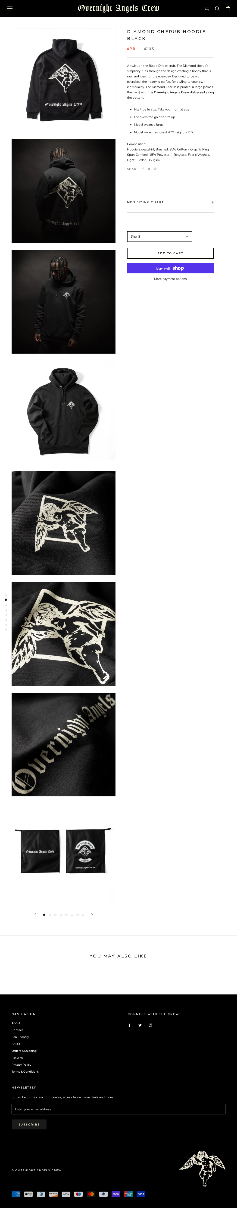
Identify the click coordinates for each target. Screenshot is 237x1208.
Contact (17, 1030)
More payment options (170, 279)
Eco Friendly (20, 1037)
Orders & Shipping (24, 1050)
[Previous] (35, 914)
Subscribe (29, 1124)
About (16, 1023)
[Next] (92, 914)
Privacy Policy (21, 1064)
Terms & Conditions (25, 1071)
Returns (17, 1057)
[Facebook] (143, 169)
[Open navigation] (9, 8)
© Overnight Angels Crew (37, 1170)
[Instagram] (150, 1025)
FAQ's (16, 1044)
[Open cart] (228, 8)
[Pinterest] (155, 169)
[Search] (217, 8)
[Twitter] (149, 169)
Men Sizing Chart (145, 202)
